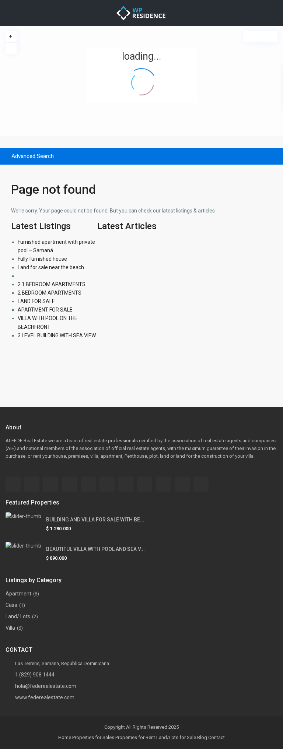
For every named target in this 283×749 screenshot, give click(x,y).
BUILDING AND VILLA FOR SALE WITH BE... (95, 520)
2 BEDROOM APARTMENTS (49, 293)
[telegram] (50, 484)
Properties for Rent (135, 737)
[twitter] (107, 484)
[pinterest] (163, 484)
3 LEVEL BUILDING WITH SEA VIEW (57, 335)
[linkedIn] (144, 484)
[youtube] (182, 484)
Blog (202, 737)
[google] (125, 484)
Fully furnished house (42, 259)
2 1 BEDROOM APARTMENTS (51, 284)
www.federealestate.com (44, 697)
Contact (216, 737)
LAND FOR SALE (36, 301)
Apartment (18, 594)
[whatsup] (31, 484)
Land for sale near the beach (51, 267)
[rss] (88, 484)
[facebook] (13, 484)
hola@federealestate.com (45, 686)
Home (64, 737)
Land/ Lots (18, 616)
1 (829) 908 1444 (35, 675)
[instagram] (201, 484)
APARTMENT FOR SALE (45, 310)
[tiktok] (69, 484)
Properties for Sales (93, 737)
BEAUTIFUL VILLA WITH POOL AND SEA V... (95, 549)
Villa (10, 628)
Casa (11, 605)
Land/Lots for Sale (176, 737)
